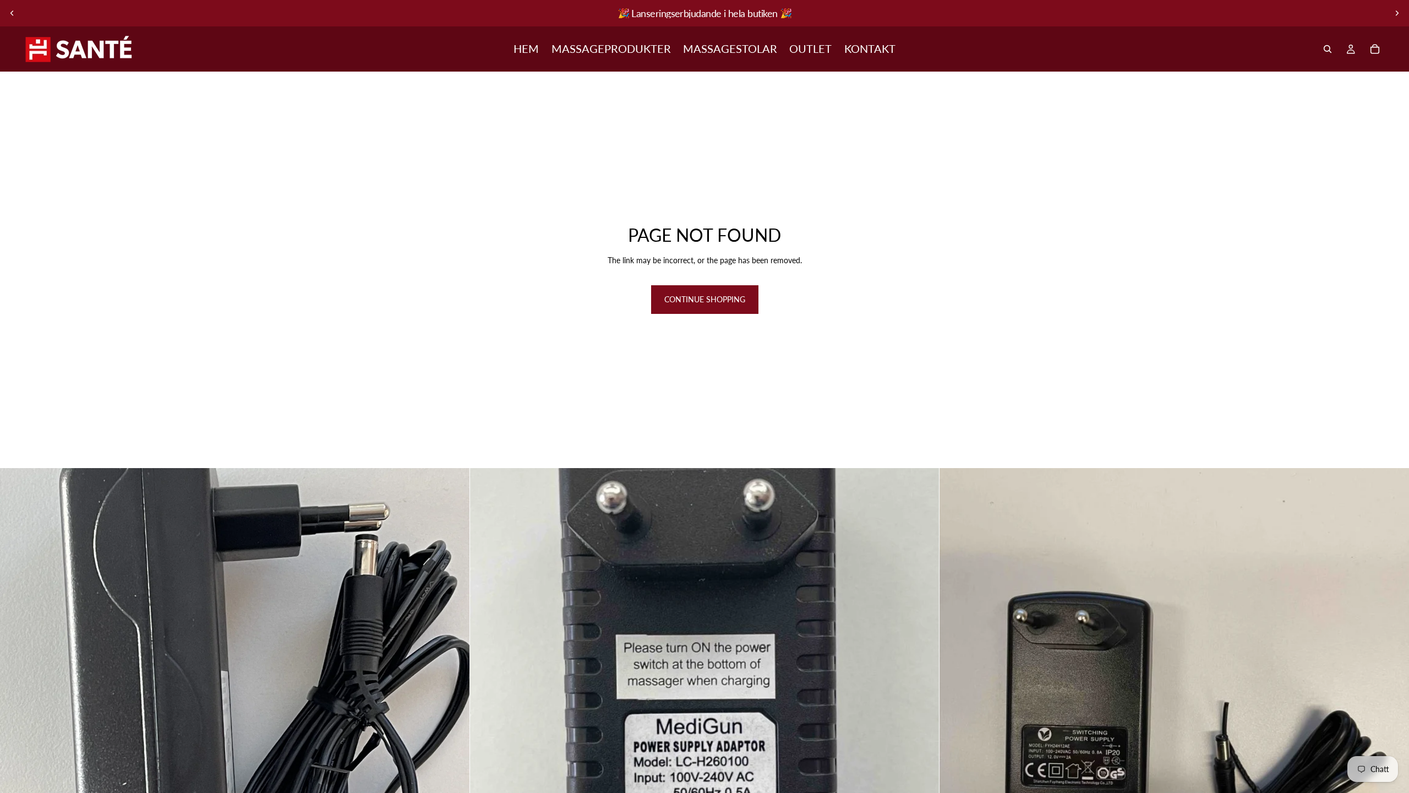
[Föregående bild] (12, 13)
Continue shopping (704, 299)
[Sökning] (1327, 49)
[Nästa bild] (1397, 13)
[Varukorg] (1375, 49)
